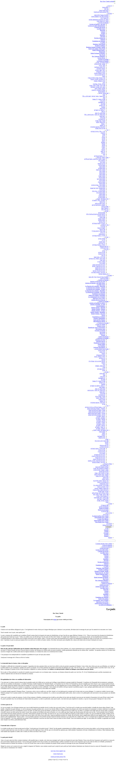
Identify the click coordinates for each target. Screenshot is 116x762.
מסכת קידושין (101, 186)
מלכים (103, 145)
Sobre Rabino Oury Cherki (101, 520)
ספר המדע (102, 217)
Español (106, 534)
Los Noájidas (101, 346)
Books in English (104, 508)
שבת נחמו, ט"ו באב (100, 113)
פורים (103, 404)
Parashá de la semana (99, 343)
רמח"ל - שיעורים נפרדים (98, 245)
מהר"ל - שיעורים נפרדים (98, 235)
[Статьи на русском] (97, 323)
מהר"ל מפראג (105, 225)
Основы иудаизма (100, 330)
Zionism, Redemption (99, 318)
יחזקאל (103, 150)
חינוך (104, 82)
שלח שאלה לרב (104, 465)
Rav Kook (102, 55)
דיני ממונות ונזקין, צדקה (102, 496)
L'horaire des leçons (99, 27)
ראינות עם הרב (101, 369)
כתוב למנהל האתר (104, 10)
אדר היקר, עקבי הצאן (99, 257)
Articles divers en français (98, 300)
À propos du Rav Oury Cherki (100, 516)
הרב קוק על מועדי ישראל (98, 266)
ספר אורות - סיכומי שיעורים (98, 448)
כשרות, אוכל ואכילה (103, 491)
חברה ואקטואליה (100, 355)
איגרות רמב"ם (101, 215)
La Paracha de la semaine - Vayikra (95, 289)
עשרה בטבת (102, 399)
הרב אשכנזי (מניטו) (104, 274)
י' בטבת (103, 124)
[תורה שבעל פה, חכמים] (96, 199)
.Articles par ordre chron (102, 586)
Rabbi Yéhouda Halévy (98, 50)
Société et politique (100, 45)
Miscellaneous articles (99, 321)
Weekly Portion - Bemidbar (97, 312)
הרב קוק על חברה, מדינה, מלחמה (96, 461)
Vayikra (103, 33)
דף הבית (110, 6)
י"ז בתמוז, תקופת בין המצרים (97, 385)
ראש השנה (102, 116)
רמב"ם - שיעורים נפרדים (98, 223)
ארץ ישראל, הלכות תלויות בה (101, 480)
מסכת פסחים (101, 168)
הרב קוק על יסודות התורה (98, 456)
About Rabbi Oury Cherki (101, 517)
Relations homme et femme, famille (95, 47)
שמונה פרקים (101, 212)
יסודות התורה (101, 350)
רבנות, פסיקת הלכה (100, 203)
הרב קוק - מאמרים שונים (98, 462)
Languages (108, 526)
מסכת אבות (102, 194)
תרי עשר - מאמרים (100, 427)
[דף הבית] (107, 6)
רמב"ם (107, 211)
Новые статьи (101, 326)
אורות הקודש (101, 252)
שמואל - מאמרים (100, 419)
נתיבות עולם (102, 234)
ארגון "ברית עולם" (107, 525)
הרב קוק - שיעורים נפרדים (98, 272)
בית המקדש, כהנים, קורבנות (98, 79)
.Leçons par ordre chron (102, 550)
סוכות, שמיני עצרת (100, 120)
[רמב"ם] (104, 211)
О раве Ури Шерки (103, 519)
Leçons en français (104, 22)
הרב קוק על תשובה (100, 267)
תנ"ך (107, 130)
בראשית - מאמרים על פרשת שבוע (96, 408)
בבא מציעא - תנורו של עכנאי (97, 188)
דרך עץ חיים (102, 243)
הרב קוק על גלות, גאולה (99, 459)
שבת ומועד (106, 477)
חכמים (103, 434)
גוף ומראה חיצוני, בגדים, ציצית (101, 490)
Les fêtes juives (101, 29)
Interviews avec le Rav (99, 298)
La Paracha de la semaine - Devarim (95, 292)
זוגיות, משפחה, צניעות (99, 81)
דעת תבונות (102, 241)
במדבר (103, 137)
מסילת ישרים (101, 238)
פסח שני (103, 104)
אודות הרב (109, 513)
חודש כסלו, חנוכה (100, 122)
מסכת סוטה (102, 183)
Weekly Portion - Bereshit (98, 307)
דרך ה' (103, 240)
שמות (103, 134)
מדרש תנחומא (101, 163)
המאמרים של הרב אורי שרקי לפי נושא (99, 277)
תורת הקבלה (102, 438)
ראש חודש (102, 373)
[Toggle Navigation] (114, 3)
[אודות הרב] (105, 513)
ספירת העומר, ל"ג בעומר (98, 99)
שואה (103, 76)
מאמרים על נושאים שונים (102, 349)
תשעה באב (102, 387)
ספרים (110, 503)
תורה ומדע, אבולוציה (99, 67)
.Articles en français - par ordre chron (95, 283)
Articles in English (104, 301)
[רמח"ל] (104, 237)
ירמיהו (103, 148)
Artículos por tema (100, 339)
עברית (107, 528)
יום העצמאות (101, 102)
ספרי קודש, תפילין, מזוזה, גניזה (101, 494)
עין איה (103, 255)
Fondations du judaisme (98, 41)
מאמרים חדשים (104, 278)
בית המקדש (102, 358)
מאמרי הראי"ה (101, 261)
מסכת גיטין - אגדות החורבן (98, 185)
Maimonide (102, 52)
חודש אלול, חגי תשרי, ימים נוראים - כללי (94, 114)
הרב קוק (106, 249)
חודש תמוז (102, 108)
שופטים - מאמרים (100, 418)
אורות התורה (101, 254)
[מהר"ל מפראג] (100, 225)
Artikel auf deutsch (103, 336)
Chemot (103, 32)
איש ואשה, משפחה (100, 366)
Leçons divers (101, 58)
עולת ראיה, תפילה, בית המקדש (97, 258)
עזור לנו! (106, 9)
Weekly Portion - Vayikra (98, 310)
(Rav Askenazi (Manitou (98, 56)
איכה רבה (102, 162)
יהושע (103, 140)
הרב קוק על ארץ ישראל (99, 271)
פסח (104, 97)
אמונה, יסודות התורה (99, 64)
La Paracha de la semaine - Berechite (95, 286)
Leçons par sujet (104, 548)
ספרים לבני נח (105, 511)
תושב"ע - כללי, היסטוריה (98, 200)
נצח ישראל (102, 229)
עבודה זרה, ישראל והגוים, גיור (101, 485)
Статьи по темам (100, 324)
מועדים (107, 372)
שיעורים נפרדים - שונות (102, 62)
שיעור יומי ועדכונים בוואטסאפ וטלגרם (99, 19)
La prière (102, 42)
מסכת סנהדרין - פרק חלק (98, 191)
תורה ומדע (102, 352)
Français (106, 530)
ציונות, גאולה (105, 479)
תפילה (107, 439)
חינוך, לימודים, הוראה (103, 487)
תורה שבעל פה (101, 436)
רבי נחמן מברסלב (104, 246)
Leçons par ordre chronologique (96, 25)
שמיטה (103, 359)
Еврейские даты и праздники (96, 327)
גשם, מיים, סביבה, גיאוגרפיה (98, 87)
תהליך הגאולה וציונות (99, 73)
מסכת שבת (102, 166)
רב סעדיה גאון (105, 208)
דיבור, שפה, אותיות (100, 70)
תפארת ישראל (101, 228)
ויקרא (103, 136)
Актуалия (102, 332)
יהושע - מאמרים (101, 416)
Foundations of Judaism (98, 317)
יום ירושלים (102, 105)
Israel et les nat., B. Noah (102, 572)
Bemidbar (106, 594)
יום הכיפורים (102, 119)
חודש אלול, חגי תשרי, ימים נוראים (96, 390)
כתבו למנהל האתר (58, 754)
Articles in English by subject (97, 303)
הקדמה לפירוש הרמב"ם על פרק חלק (95, 214)
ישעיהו (103, 146)
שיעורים (110, 13)
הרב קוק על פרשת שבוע (99, 264)
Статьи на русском (103, 323)
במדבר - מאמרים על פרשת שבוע (96, 413)
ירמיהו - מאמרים (101, 424)
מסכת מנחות (102, 195)
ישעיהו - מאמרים (100, 422)
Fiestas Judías (101, 344)
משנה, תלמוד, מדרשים (103, 157)
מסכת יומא (102, 171)
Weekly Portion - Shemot (98, 309)
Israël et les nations (103, 599)
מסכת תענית (102, 176)
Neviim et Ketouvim (99, 38)
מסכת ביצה (102, 174)
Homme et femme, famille (102, 571)
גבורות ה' (102, 226)
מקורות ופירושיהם (104, 471)
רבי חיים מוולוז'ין (104, 248)
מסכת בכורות (101, 197)
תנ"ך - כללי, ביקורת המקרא (98, 131)
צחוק (104, 367)
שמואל (103, 143)
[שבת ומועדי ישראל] (98, 93)
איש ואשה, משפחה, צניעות (102, 488)
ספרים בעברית (105, 505)
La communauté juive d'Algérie (96, 297)
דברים (103, 139)
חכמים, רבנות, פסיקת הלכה (101, 474)
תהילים (103, 153)
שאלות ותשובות (108, 464)
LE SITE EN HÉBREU (105, 605)
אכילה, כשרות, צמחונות (99, 84)
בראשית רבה (101, 160)
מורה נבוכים (102, 222)
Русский (106, 533)
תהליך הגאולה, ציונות (99, 356)
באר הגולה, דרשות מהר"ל (98, 231)
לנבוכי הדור (102, 263)
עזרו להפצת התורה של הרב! (58, 751)
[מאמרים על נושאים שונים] (94, 349)
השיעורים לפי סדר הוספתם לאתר (100, 16)
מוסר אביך (102, 260)
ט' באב (103, 111)
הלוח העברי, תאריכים (103, 499)
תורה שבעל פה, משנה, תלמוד (101, 430)
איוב (104, 154)
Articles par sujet (104, 585)
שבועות (103, 107)
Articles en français (103, 280)
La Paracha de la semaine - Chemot (95, 287)
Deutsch (106, 536)
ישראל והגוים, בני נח (100, 74)
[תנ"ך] (105, 130)
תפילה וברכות (105, 206)
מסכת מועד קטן (101, 179)
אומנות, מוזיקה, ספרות (103, 500)
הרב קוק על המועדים (99, 454)
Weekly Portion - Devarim (98, 313)
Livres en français (104, 506)
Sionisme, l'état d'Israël (99, 44)
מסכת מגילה (102, 177)
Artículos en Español (103, 338)
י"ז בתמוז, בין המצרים (99, 110)
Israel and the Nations (99, 320)
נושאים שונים (101, 91)
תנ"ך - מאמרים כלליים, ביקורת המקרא (95, 407)
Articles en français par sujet (97, 281)
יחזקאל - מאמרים (100, 425)
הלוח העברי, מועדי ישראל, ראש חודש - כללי (93, 96)
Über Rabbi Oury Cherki (102, 522)
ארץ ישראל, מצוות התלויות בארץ (96, 78)
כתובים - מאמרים (100, 428)
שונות (103, 370)
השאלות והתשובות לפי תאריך (101, 468)
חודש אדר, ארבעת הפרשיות (97, 402)
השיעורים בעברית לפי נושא (101, 15)
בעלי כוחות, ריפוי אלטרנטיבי (101, 497)
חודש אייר (102, 101)
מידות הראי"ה (101, 451)
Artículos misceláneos (99, 347)
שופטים (103, 142)
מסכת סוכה (102, 173)
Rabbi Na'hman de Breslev (98, 53)
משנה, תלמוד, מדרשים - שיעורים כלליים (94, 159)
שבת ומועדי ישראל (104, 93)
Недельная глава (100, 329)
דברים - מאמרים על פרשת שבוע (96, 415)
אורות (103, 251)
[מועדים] (104, 372)
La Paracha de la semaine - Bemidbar (95, 290)
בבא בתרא (102, 189)
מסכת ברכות (102, 165)
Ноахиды (102, 333)
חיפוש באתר (105, 7)
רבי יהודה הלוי (105, 209)
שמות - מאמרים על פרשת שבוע (97, 410)
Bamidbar (102, 35)
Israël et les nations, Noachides (97, 295)
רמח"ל (107, 237)
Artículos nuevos (100, 341)
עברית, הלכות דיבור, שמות (102, 473)
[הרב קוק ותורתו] (99, 447)
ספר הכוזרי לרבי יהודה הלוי (102, 441)
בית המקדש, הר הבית (103, 482)
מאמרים (110, 275)
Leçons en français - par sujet (97, 24)
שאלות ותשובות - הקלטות (98, 90)
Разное (103, 335)
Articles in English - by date (97, 304)
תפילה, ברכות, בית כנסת (102, 476)
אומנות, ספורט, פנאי (100, 88)
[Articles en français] (97, 280)
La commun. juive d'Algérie (101, 600)
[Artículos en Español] (96, 338)
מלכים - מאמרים (101, 421)
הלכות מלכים (101, 220)
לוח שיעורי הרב (105, 18)
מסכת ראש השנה (100, 169)
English (106, 531)
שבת (104, 94)
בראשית (103, 133)
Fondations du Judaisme (98, 294)
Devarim (102, 36)
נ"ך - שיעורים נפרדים (99, 156)
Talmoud (102, 39)
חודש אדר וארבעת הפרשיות (97, 127)
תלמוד (103, 433)
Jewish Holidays (100, 306)
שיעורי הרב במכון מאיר (103, 21)
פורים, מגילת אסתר (100, 128)
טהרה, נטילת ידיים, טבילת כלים (100, 493)
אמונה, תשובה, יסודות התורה (101, 470)
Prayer (103, 315)
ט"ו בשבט (102, 125)
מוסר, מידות (102, 65)
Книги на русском (103, 510)
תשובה (103, 353)
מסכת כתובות (101, 182)
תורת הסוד (102, 202)
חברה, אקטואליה (100, 71)
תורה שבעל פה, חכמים (103, 199)
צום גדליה (102, 117)
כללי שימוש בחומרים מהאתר (101, 12)
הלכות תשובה (101, 218)
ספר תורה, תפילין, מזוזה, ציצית (97, 85)
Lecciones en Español (103, 61)
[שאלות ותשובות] (103, 464)
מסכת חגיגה (102, 180)
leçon (55, 619)
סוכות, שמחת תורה (100, 396)
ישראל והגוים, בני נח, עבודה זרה (97, 361)
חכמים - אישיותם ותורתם (98, 205)
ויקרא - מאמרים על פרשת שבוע (97, 411)
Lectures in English (103, 59)
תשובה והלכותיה (101, 68)
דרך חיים (102, 232)
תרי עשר (103, 151)
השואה (103, 362)
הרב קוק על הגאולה (100, 269)
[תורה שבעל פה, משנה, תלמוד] (92, 430)
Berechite (102, 30)
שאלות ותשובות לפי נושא (102, 467)
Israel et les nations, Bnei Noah (96, 48)
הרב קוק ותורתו (104, 447)
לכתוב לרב (109, 523)
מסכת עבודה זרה (100, 192)
